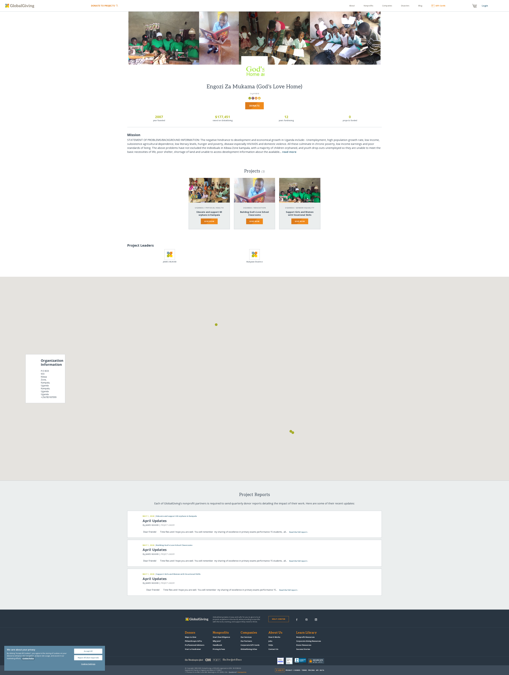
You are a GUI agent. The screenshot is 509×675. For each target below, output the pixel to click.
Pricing (311, 670)
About (352, 5)
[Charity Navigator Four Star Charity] (281, 661)
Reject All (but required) (88, 657)
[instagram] (307, 619)
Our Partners (246, 641)
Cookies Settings (88, 664)
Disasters (405, 5)
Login (485, 5)
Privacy (289, 670)
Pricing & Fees (219, 649)
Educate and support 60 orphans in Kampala (209, 213)
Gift (440, 5)
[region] (54, 658)
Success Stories (303, 649)
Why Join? (217, 641)
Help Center (278, 619)
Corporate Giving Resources (308, 641)
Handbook (217, 645)
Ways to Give (190, 637)
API (317, 670)
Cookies (296, 670)
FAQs (270, 645)
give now (209, 221)
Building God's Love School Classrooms (254, 213)
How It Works (274, 637)
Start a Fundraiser (193, 649)
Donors (190, 633)
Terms (304, 670)
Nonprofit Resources (305, 637)
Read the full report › (298, 532)
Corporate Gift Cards (250, 645)
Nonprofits (368, 5)
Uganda (199, 208)
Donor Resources (303, 645)
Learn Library (306, 633)
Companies (387, 5)
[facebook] (296, 619)
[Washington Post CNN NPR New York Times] (219, 660)
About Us (275, 633)
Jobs (270, 641)
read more (289, 152)
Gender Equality (305, 208)
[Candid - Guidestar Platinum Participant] (290, 661)
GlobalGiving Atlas (249, 649)
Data (322, 670)
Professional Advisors (194, 645)
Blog (420, 5)
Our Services (246, 637)
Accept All (88, 651)
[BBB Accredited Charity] (301, 661)
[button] (293, 433)
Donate (103, 5)
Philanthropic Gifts (193, 641)
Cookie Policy (28, 658)
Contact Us (273, 649)
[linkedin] (316, 619)
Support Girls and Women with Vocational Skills (299, 213)
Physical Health (215, 208)
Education (260, 208)
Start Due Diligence (221, 637)
